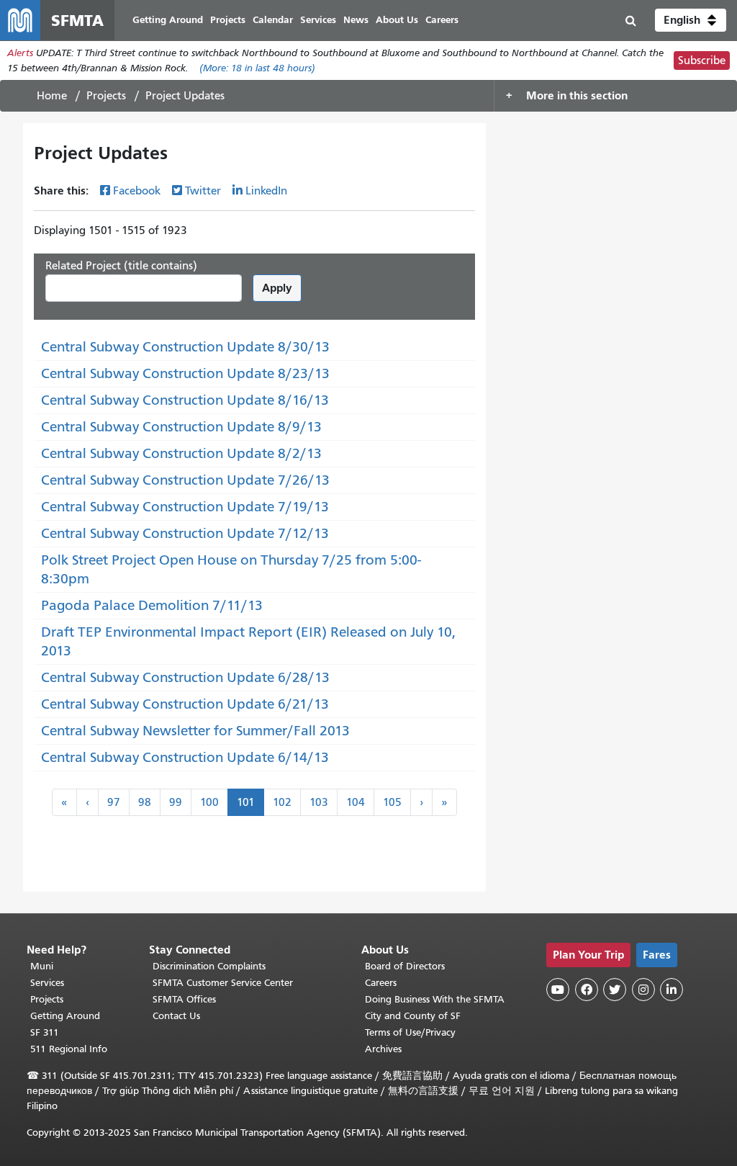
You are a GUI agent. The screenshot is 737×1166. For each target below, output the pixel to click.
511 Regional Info (68, 1049)
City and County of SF (413, 1016)
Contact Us (176, 1016)
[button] (690, 20)
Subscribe (701, 60)
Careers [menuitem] (441, 20)
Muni (41, 966)
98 (144, 802)
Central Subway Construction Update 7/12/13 (185, 533)
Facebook (136, 190)
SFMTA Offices (184, 999)
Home (52, 95)
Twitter (203, 190)
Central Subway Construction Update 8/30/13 (185, 346)
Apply (277, 288)
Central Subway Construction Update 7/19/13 (185, 506)
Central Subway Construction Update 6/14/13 (185, 757)
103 (318, 802)
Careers (381, 983)
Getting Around (65, 1016)
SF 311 (44, 1032)
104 (355, 802)
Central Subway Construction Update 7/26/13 (185, 480)
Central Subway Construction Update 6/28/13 (185, 677)
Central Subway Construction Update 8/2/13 (181, 453)
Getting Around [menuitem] (167, 20)
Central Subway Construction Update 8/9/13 (181, 426)
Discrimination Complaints (209, 966)
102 (282, 802)
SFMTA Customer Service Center (223, 983)
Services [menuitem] (318, 20)
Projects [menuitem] (227, 20)
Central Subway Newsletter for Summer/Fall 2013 (195, 730)
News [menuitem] (355, 20)
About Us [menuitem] (397, 20)
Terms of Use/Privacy (410, 1032)
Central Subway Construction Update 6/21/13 (185, 704)
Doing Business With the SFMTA (435, 999)
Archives (383, 1049)
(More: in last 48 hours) (257, 68)
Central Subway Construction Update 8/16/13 (185, 400)
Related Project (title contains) (121, 265)
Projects (106, 95)
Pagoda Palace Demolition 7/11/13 (152, 605)
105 (392, 802)
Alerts (20, 53)
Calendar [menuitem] (273, 20)
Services (47, 983)
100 (209, 802)
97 (113, 802)
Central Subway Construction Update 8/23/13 (185, 373)
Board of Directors (405, 966)
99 (175, 802)
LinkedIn (266, 190)
